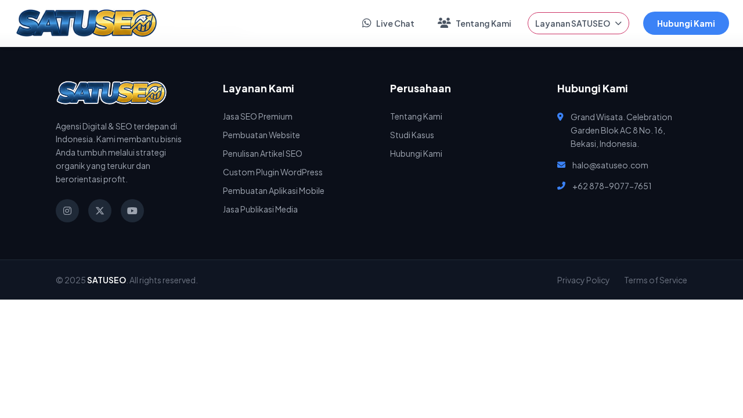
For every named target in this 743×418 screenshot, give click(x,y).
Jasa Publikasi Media (260, 209)
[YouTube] (132, 210)
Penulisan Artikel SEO (262, 153)
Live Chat (395, 23)
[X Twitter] (99, 210)
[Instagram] (67, 210)
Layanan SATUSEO (572, 23)
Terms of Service (655, 280)
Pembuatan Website (261, 134)
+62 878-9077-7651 (612, 186)
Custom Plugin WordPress (273, 172)
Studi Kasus (412, 134)
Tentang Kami (483, 23)
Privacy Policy (583, 280)
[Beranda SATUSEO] (86, 23)
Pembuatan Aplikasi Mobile (273, 190)
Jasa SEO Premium (258, 116)
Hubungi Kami (686, 23)
